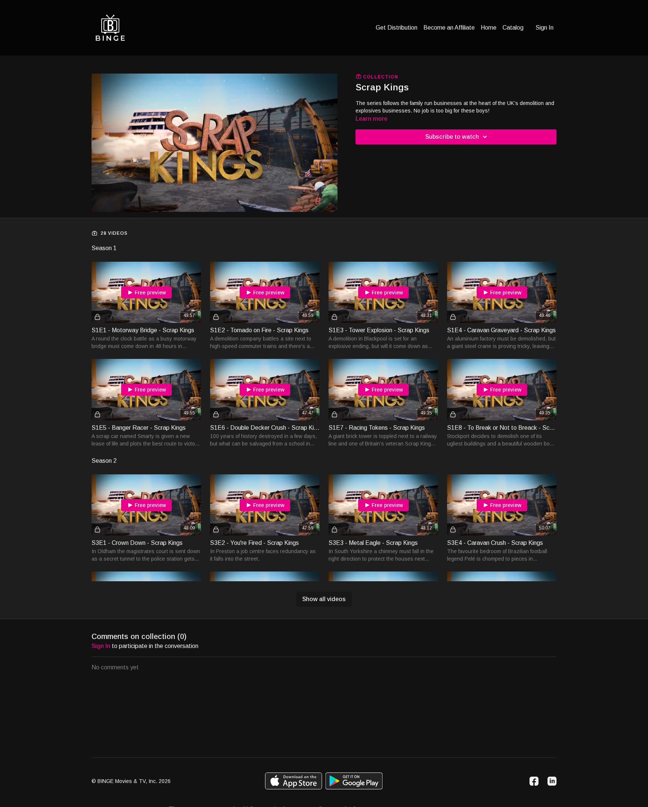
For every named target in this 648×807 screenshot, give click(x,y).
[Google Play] (354, 780)
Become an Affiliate (449, 27)
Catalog (513, 27)
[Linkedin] (552, 781)
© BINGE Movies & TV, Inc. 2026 (131, 781)
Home (488, 27)
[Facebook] (534, 781)
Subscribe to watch (452, 137)
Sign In (545, 27)
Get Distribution (396, 27)
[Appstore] (293, 780)
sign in (101, 646)
